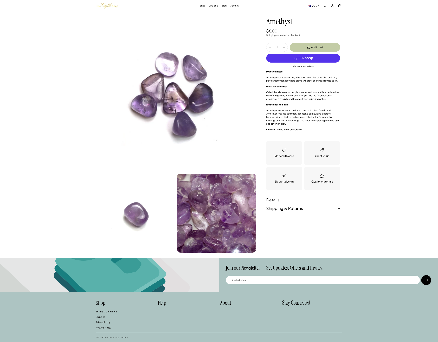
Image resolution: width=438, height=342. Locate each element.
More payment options (303, 66)
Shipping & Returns (284, 208)
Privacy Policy (103, 322)
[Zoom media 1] (176, 92)
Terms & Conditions (106, 311)
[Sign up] (426, 280)
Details (272, 199)
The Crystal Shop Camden (115, 337)
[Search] (325, 6)
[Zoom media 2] (135, 213)
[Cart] (340, 6)
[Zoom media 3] (216, 213)
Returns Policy (103, 327)
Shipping (100, 316)
